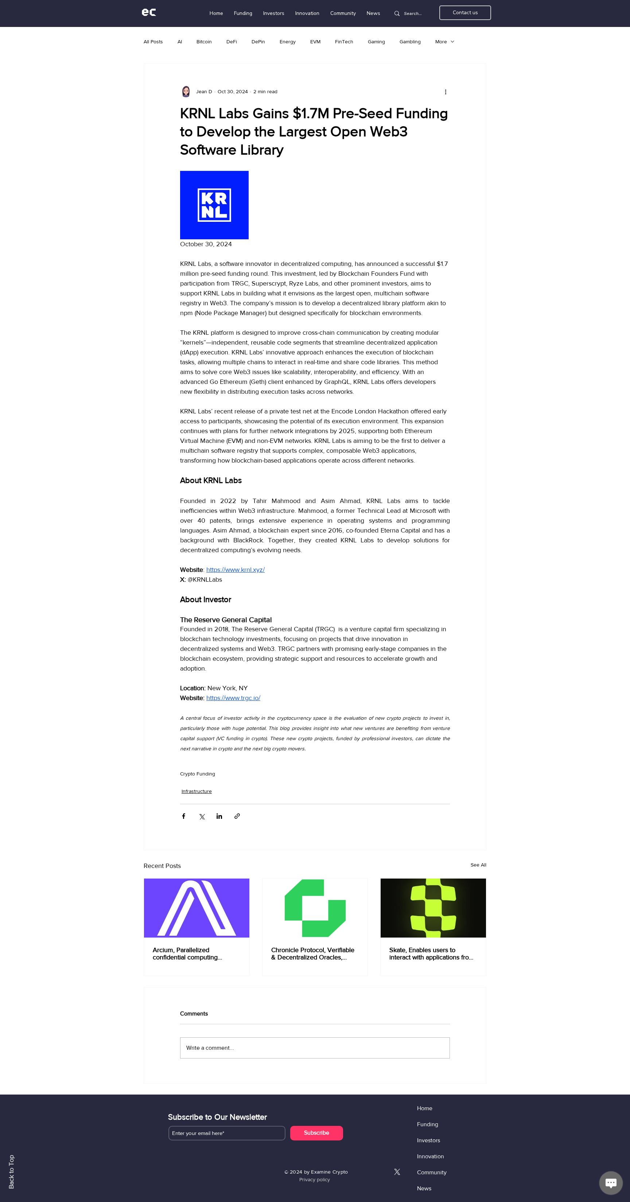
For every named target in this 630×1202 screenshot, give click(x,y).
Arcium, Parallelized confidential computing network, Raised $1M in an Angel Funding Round (190, 953)
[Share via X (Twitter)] (201, 816)
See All (478, 865)
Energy (288, 41)
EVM (315, 41)
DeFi (231, 41)
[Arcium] (196, 908)
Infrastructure (197, 791)
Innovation (430, 1156)
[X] (397, 1172)
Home (424, 1108)
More (441, 41)
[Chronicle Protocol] (315, 908)
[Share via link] (237, 816)
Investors (428, 1140)
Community (432, 1172)
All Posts (153, 41)
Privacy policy (314, 1179)
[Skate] (433, 908)
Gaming (376, 41)
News (424, 1188)
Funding (427, 1124)
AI (180, 41)
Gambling (410, 41)
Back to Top (11, 1172)
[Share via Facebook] (183, 816)
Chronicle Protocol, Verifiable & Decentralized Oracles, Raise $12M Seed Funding (312, 953)
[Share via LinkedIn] (219, 816)
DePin (258, 41)
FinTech (344, 41)
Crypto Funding (197, 774)
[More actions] (445, 91)
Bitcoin (204, 41)
